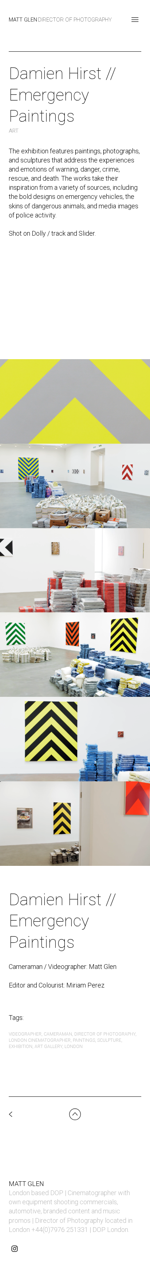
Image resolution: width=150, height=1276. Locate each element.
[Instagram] (14, 1249)
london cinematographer (40, 1040)
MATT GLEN (26, 1183)
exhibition (20, 1046)
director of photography (104, 1034)
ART (14, 130)
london (73, 1046)
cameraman (58, 1034)
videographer (25, 1034)
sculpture (109, 1040)
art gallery (48, 1046)
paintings (84, 1040)
